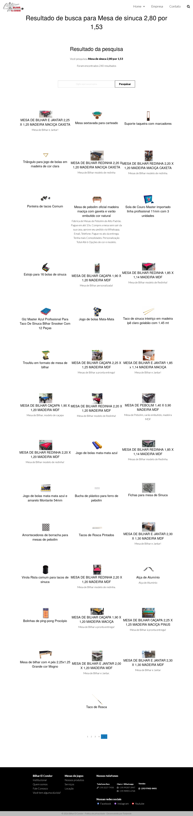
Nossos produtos (74, 780)
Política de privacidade (95, 813)
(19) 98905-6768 (127, 791)
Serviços (69, 784)
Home (137, 6)
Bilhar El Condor (43, 775)
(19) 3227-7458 (107, 787)
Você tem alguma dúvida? (47, 792)
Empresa (157, 6)
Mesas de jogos (74, 775)
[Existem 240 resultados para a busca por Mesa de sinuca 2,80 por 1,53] (14, 7)
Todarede (127, 813)
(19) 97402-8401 (149, 788)
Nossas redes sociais (108, 799)
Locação (69, 788)
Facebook (105, 804)
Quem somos (40, 784)
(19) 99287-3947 (127, 787)
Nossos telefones (107, 775)
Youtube (139, 804)
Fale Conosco (40, 788)
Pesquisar (125, 84)
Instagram (123, 804)
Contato (175, 6)
